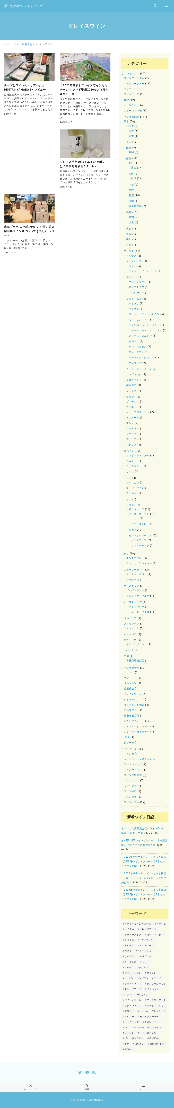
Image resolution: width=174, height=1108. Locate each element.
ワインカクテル (148, 1033)
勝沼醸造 (129, 688)
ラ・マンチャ (134, 466)
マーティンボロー (136, 574)
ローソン (129, 1033)
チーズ (157, 978)
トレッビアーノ (133, 989)
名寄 (131, 130)
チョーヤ (129, 742)
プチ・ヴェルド (133, 1005)
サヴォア (131, 390)
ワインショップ (133, 764)
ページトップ (30, 1089)
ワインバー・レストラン (138, 759)
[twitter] (80, 1072)
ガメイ (128, 951)
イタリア (129, 396)
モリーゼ (131, 433)
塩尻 (131, 222)
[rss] (94, 1072)
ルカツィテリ (151, 1022)
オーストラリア (133, 602)
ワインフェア (131, 94)
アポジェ (161, 923)
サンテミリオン (138, 281)
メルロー (129, 1016)
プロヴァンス (134, 380)
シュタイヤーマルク (137, 595)
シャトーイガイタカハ (137, 731)
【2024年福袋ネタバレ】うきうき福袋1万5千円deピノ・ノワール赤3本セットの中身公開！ (143, 895)
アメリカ (129, 505)
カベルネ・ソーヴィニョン (139, 940)
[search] (155, 6)
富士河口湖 (135, 206)
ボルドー (131, 277)
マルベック (159, 1011)
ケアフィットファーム (137, 726)
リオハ (130, 471)
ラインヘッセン (135, 487)
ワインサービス (133, 769)
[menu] (166, 6)
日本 (126, 121)
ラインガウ (132, 482)
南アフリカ (130, 639)
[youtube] (87, 1072)
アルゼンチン (131, 623)
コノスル (129, 672)
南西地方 (131, 385)
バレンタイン (131, 105)
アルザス (131, 255)
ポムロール (135, 292)
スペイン (129, 451)
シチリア (131, 444)
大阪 (128, 228)
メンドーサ (132, 628)
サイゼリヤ (131, 956)
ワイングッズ (131, 780)
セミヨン (151, 973)
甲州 (127, 1043)
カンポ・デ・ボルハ (137, 455)
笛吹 (131, 190)
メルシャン (130, 683)
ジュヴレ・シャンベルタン (144, 314)
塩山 (131, 200)
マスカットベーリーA (136, 1011)
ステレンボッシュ (136, 644)
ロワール (131, 266)
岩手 (128, 142)
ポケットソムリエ (156, 1005)
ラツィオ (131, 428)
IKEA (127, 737)
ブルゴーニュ (134, 298)
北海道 (130, 126)
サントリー (130, 677)
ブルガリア (130, 618)
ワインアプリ (131, 786)
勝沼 (131, 195)
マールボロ (132, 579)
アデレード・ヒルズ (137, 612)
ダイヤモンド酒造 (134, 705)
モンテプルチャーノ (150, 1016)
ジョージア (130, 634)
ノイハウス (153, 989)
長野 (128, 212)
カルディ (129, 945)
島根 (128, 234)
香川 (128, 239)
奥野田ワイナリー (134, 721)
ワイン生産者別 (130, 667)
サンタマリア (139, 540)
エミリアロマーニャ (137, 412)
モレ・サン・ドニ (139, 319)
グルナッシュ (144, 951)
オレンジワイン (148, 929)
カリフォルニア (135, 509)
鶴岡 (131, 152)
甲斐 (131, 184)
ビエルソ (131, 460)
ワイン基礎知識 (133, 775)
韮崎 (131, 173)
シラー (145, 962)
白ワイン (139, 1043)
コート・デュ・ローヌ (139, 369)
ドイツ (128, 478)
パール (130, 649)
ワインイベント (130, 73)
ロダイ (132, 530)
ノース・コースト (139, 514)
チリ (126, 553)
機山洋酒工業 (131, 715)
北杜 (131, 163)
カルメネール (147, 945)
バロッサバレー (135, 606)
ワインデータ (129, 749)
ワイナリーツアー (134, 83)
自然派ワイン (157, 1043)
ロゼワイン (155, 1027)
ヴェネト (131, 407)
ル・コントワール (134, 1027)
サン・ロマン (136, 352)
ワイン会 (129, 753)
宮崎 (128, 244)
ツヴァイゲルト (133, 983)
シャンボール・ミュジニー (144, 325)
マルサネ (134, 308)
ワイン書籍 (130, 796)
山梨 (128, 158)
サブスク (147, 956)
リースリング (132, 1022)
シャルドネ (131, 962)
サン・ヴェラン (138, 346)
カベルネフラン (155, 934)
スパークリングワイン (137, 967)
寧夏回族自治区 (135, 660)
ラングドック (134, 374)
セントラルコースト (140, 535)
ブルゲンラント (135, 590)
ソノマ (135, 518)
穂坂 (133, 178)
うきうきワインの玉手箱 (138, 923)
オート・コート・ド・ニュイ (145, 330)
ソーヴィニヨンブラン (137, 978)
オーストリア (131, 585)
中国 (126, 656)
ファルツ (131, 493)
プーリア (131, 439)
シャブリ (134, 303)
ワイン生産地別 (130, 117)
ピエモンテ (132, 401)
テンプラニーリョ (156, 983)
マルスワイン (131, 710)
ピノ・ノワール (133, 1000)
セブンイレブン (133, 973)
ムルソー (134, 341)
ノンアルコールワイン (137, 994)
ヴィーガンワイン (134, 1038)
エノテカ (129, 929)
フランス (129, 251)
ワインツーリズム (134, 78)
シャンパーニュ (135, 261)
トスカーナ (132, 417)
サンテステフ (136, 287)
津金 (133, 167)
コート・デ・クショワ (141, 357)
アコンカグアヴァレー (139, 563)
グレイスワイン (133, 694)
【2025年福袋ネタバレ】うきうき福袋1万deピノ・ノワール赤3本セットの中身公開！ (143, 878)
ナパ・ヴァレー (140, 524)
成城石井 (154, 1038)
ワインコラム (131, 802)
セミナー (129, 88)
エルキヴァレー (135, 558)
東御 (131, 217)
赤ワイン (129, 1049)
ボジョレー (135, 362)
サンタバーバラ (140, 545)
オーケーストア (133, 934)
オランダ (129, 499)
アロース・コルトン (140, 335)
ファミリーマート (156, 1000)
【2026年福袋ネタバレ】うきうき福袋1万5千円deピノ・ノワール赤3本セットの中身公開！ (143, 862)
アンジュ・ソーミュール (143, 271)
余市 (131, 136)
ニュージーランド (134, 569)
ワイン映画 (130, 791)
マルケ (130, 423)
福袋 (126, 99)
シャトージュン (133, 699)
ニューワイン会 (133, 110)
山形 (128, 147)
